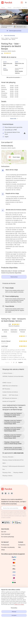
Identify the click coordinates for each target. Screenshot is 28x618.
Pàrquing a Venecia (7, 475)
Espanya (7, 38)
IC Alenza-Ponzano (7, 373)
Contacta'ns (21, 545)
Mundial (4, 395)
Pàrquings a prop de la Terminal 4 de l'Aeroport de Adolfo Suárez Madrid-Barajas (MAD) (13, 415)
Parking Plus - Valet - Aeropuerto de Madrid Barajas (9, 39)
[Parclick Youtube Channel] (12, 493)
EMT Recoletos (6, 388)
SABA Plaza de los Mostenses (10, 385)
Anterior (7, 362)
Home (2, 38)
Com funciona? (5, 534)
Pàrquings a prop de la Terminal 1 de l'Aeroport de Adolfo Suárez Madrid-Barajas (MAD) (12, 436)
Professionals (5, 545)
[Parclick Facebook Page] (8, 493)
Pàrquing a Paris (6, 472)
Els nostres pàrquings (7, 536)
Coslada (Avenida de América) (10, 392)
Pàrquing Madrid (14, 38)
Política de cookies (19, 604)
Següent (20, 362)
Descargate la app (21, 26)
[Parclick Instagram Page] (2, 493)
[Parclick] (6, 2)
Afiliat (3, 550)
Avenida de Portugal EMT (8, 401)
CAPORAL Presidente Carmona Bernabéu (12, 376)
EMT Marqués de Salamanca (9, 398)
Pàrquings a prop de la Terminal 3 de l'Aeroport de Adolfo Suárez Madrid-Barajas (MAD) (13, 422)
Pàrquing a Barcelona (8, 457)
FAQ (19, 547)
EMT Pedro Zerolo (13, 395)
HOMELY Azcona (6, 382)
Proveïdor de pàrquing (7, 547)
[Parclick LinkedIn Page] (5, 493)
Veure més (13, 118)
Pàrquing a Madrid (18, 472)
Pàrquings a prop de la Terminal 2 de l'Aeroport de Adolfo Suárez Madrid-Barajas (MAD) (13, 429)
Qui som (3, 531)
